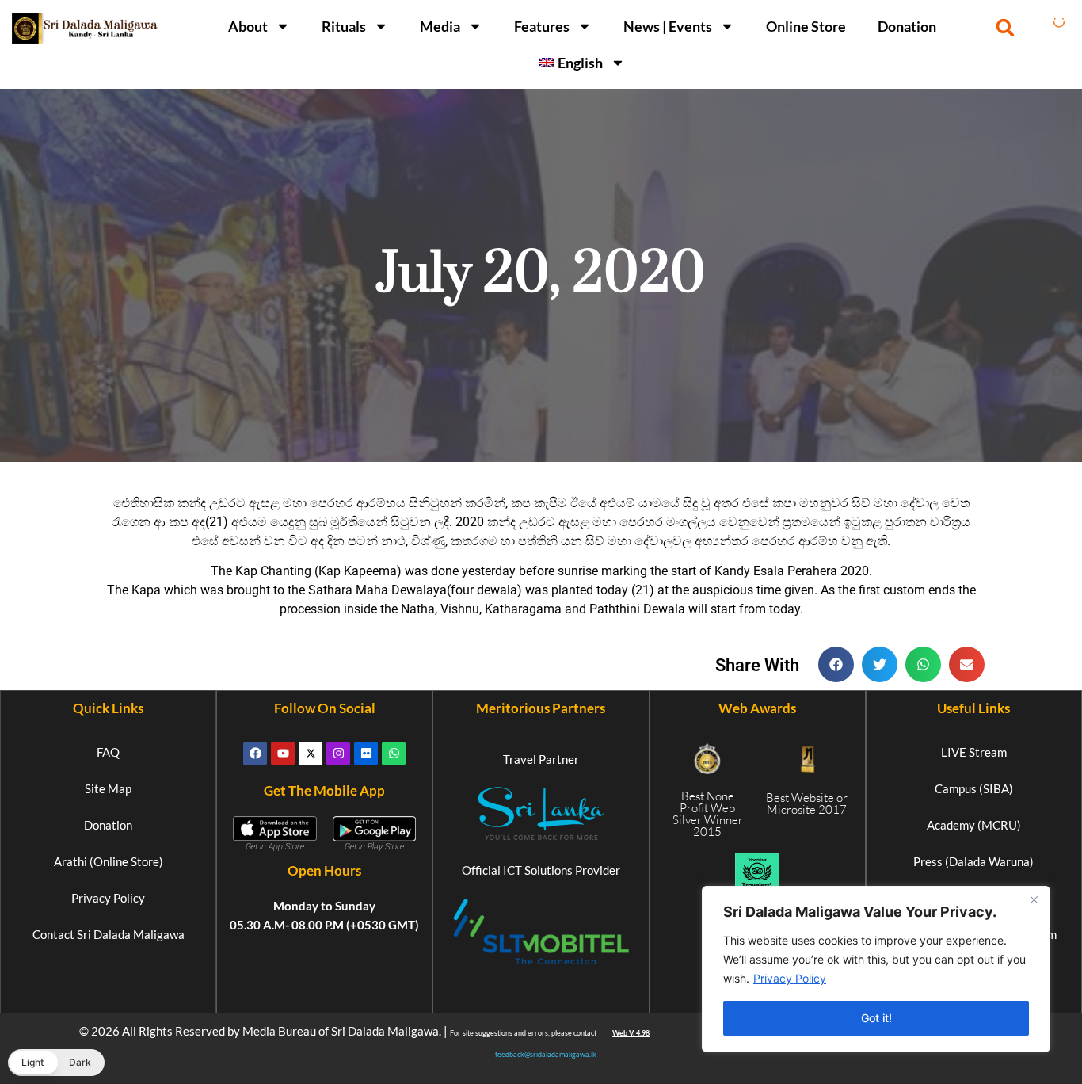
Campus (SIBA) (974, 788)
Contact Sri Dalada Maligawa (108, 934)
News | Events (667, 26)
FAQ (108, 752)
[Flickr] (366, 753)
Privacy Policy (789, 978)
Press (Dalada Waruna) (973, 861)
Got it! (876, 1018)
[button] (1005, 27)
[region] (876, 969)
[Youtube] (283, 753)
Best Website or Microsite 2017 (807, 803)
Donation (907, 26)
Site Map (108, 788)
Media (440, 26)
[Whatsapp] (394, 753)
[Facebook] (255, 753)
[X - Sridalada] (310, 753)
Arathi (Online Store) (108, 861)
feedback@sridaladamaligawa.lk (545, 1054)
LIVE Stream (974, 752)
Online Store (806, 26)
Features (542, 26)
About (248, 26)
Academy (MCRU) (974, 825)
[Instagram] (338, 753)
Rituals (344, 26)
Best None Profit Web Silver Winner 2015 (707, 813)
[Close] (1033, 899)
